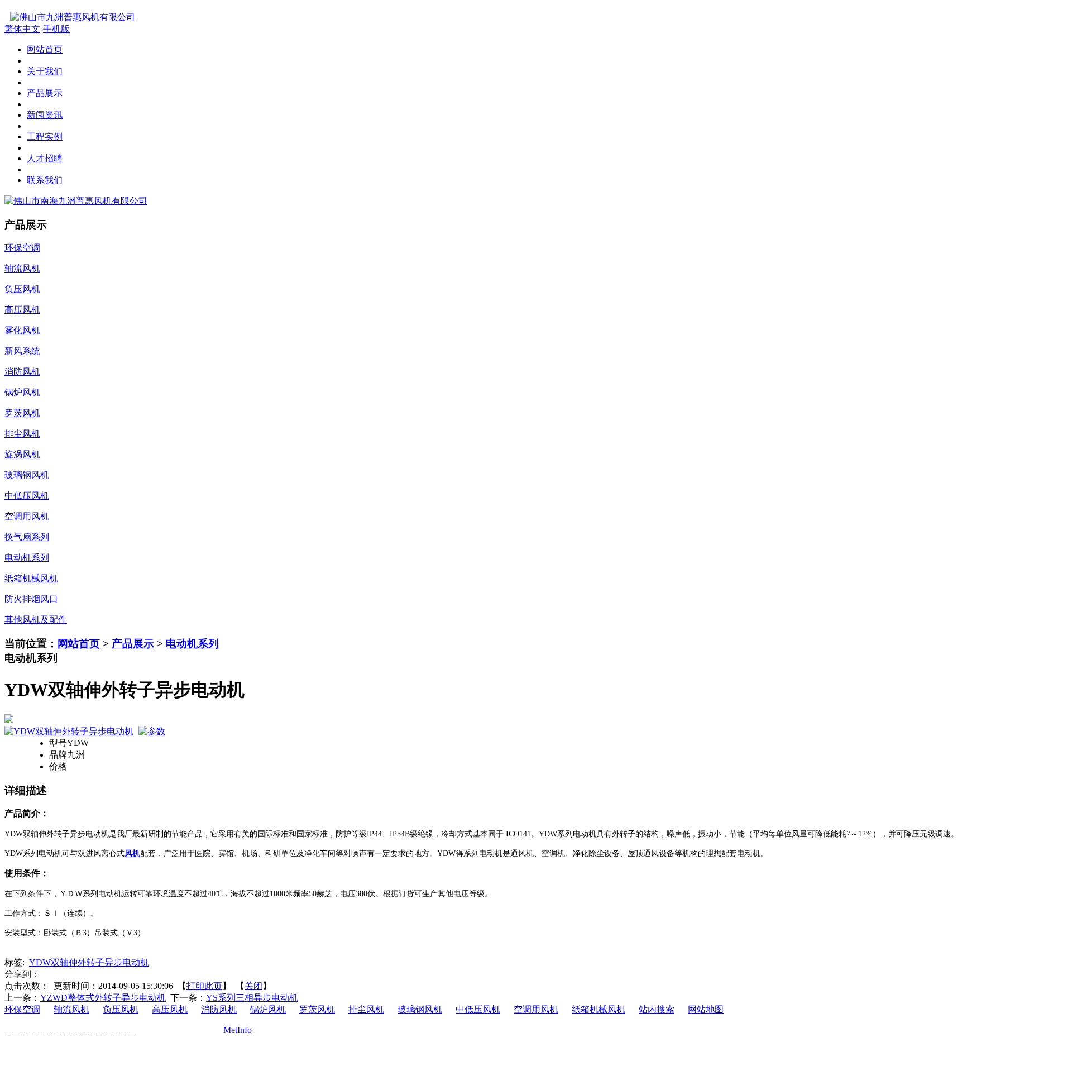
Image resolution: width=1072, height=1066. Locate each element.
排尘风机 (366, 1009)
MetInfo (237, 1030)
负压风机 (120, 1009)
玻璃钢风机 (420, 1009)
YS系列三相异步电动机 (252, 997)
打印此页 (204, 986)
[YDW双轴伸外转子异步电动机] (68, 731)
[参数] (151, 731)
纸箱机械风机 (598, 1009)
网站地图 (706, 1009)
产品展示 (133, 643)
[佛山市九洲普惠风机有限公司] (69, 17)
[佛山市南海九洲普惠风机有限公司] (75, 200)
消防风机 (219, 1009)
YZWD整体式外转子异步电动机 (103, 997)
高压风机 (170, 1009)
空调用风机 (536, 1009)
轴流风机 (71, 1009)
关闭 (253, 986)
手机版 (56, 29)
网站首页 (79, 643)
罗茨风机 (317, 1009)
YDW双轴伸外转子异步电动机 (89, 962)
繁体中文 (22, 29)
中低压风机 (478, 1009)
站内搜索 (656, 1009)
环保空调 (22, 1009)
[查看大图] (536, 718)
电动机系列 (192, 643)
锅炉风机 (268, 1009)
